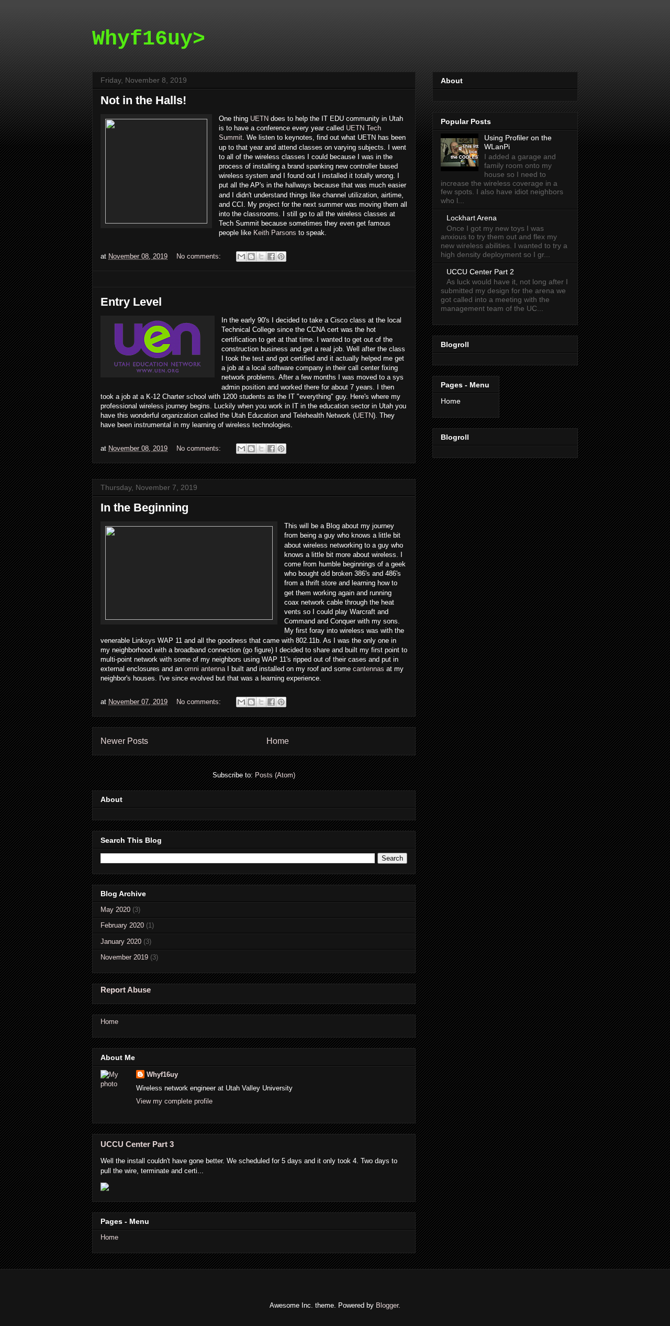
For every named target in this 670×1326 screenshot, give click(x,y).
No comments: (199, 256)
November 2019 (124, 957)
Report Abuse (125, 989)
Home (277, 741)
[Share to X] (261, 256)
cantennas (368, 669)
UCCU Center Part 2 (480, 272)
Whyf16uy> (148, 39)
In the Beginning (144, 507)
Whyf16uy (162, 1074)
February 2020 (122, 925)
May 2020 (115, 909)
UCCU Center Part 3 (137, 1144)
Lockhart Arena (471, 218)
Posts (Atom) (275, 775)
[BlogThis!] (251, 256)
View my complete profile (174, 1101)
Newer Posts (124, 741)
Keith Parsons (274, 233)
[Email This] (241, 256)
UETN (259, 118)
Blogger (387, 1305)
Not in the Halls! (143, 100)
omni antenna (204, 669)
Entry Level (131, 301)
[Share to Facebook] (271, 256)
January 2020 (120, 941)
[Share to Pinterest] (281, 256)
